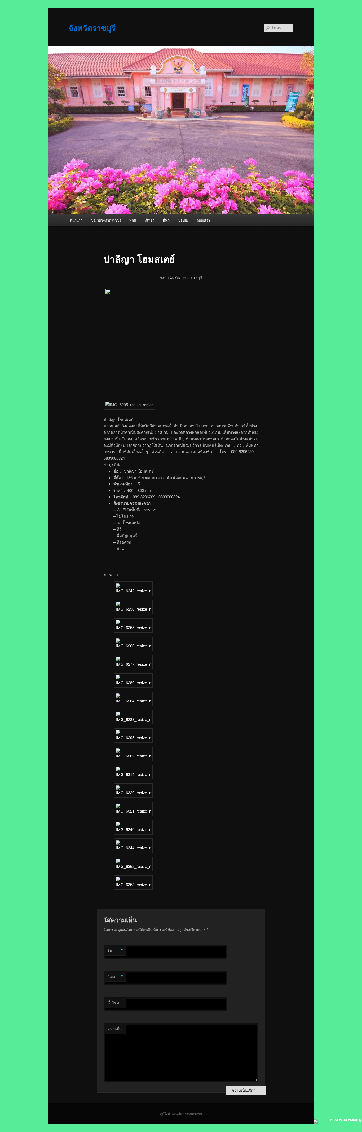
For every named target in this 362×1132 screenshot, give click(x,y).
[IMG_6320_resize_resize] (133, 792)
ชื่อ (115, 950)
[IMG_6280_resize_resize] (133, 682)
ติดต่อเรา (203, 220)
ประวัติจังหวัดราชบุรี (106, 220)
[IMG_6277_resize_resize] (133, 664)
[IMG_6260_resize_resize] (133, 645)
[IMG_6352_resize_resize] (133, 866)
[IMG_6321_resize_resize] (133, 811)
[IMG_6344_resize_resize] (133, 847)
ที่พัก (166, 220)
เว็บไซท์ (113, 1002)
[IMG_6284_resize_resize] (133, 700)
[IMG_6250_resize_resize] (133, 609)
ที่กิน (132, 220)
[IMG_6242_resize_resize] (133, 590)
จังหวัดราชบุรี (92, 27)
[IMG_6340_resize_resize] (133, 829)
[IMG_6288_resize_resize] (133, 719)
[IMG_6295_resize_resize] (133, 737)
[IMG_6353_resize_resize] (133, 884)
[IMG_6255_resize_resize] (133, 627)
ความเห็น (114, 1028)
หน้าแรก (76, 220)
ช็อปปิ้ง (183, 220)
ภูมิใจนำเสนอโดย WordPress (181, 1113)
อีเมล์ (115, 976)
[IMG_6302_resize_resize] (133, 756)
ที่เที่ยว (149, 220)
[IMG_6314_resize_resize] (133, 774)
